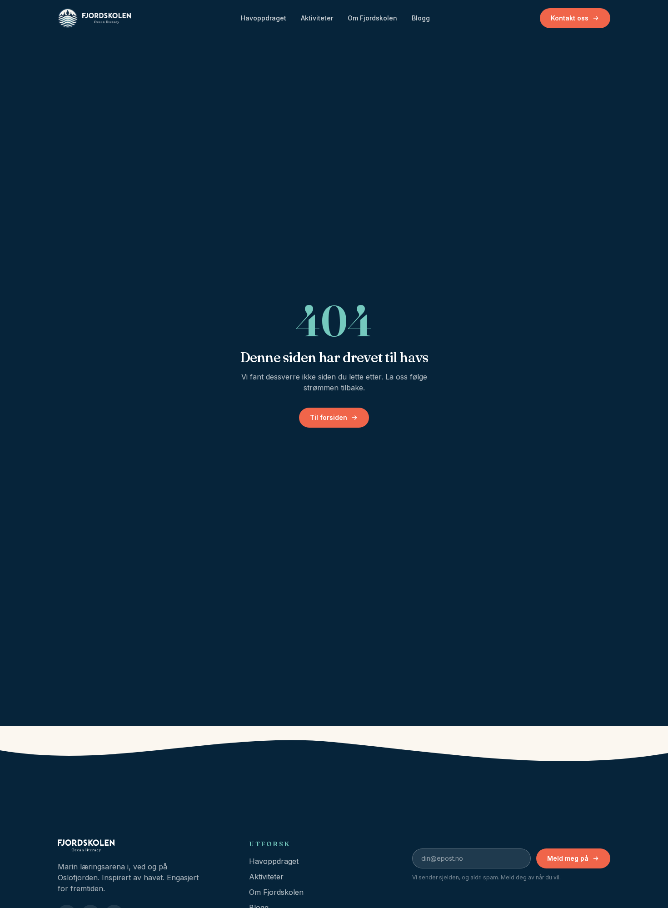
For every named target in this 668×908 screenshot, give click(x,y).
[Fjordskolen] (142, 845)
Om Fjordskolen (372, 18)
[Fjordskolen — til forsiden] (94, 18)
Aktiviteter (317, 18)
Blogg (421, 18)
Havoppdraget (263, 18)
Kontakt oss (569, 18)
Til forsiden (328, 417)
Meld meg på (567, 858)
